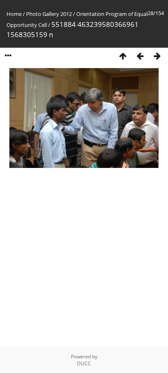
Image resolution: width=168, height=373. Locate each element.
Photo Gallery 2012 (49, 14)
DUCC (84, 363)
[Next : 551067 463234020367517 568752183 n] (157, 56)
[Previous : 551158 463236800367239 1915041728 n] (139, 56)
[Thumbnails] (122, 56)
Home (14, 14)
